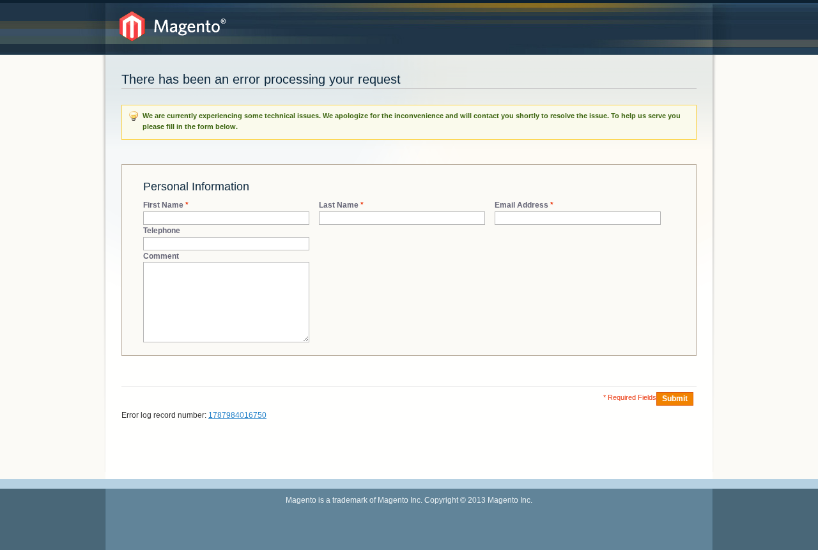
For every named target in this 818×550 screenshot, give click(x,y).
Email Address (521, 205)
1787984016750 (237, 415)
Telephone (161, 230)
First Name (163, 205)
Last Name (339, 205)
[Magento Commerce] (173, 26)
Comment (161, 256)
